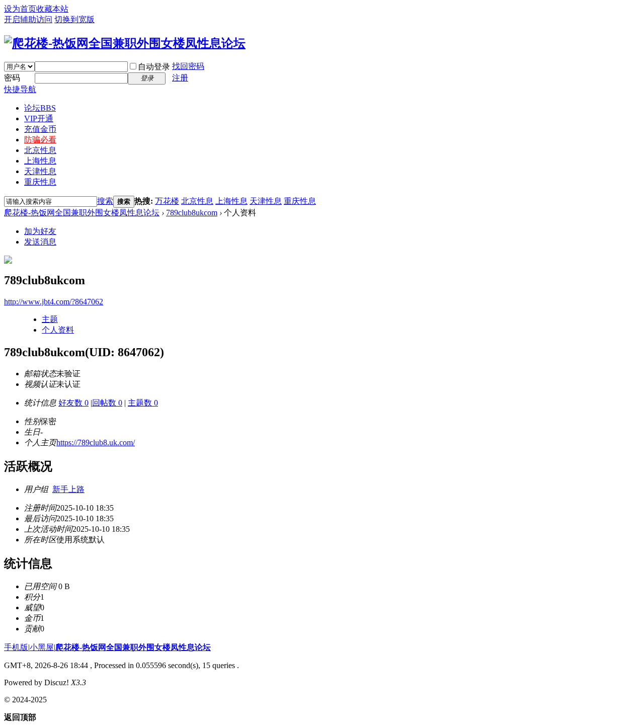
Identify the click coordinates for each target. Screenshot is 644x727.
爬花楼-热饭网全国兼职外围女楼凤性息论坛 (81, 212)
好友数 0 (73, 402)
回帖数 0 (107, 402)
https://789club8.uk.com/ (95, 442)
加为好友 (40, 231)
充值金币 (40, 129)
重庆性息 (40, 182)
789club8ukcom (191, 212)
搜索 (105, 201)
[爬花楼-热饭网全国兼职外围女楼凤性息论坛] (125, 43)
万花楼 (167, 201)
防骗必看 (40, 139)
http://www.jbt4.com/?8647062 (53, 301)
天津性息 (40, 171)
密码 (12, 77)
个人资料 (58, 330)
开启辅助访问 (28, 19)
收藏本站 (52, 9)
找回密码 (188, 66)
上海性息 (40, 160)
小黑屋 (42, 647)
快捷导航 (20, 89)
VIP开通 (38, 118)
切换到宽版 (74, 19)
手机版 (16, 647)
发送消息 (40, 241)
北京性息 (40, 150)
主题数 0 (143, 402)
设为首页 (20, 9)
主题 (50, 319)
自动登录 (154, 66)
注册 (180, 77)
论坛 (40, 108)
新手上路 (68, 489)
